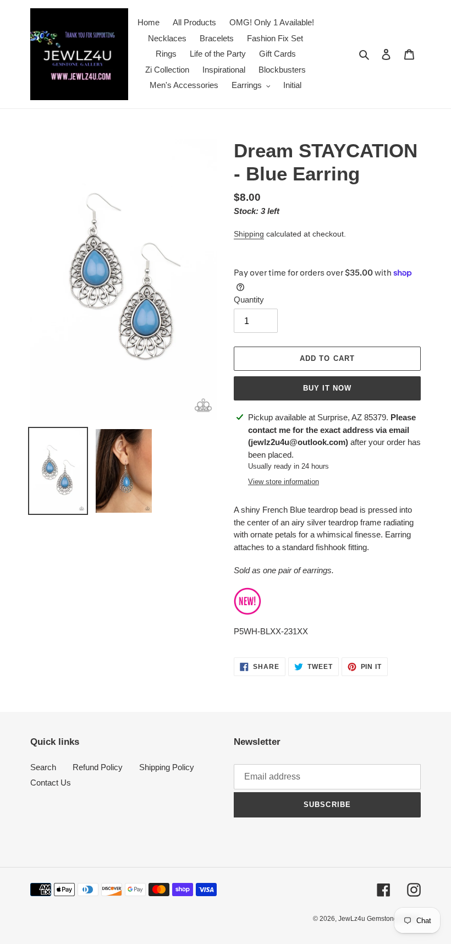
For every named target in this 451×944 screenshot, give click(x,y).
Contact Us (50, 782)
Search (43, 767)
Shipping (249, 233)
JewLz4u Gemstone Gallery (379, 919)
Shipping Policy (166, 767)
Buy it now (327, 388)
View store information (283, 482)
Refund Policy (98, 767)
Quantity (249, 299)
